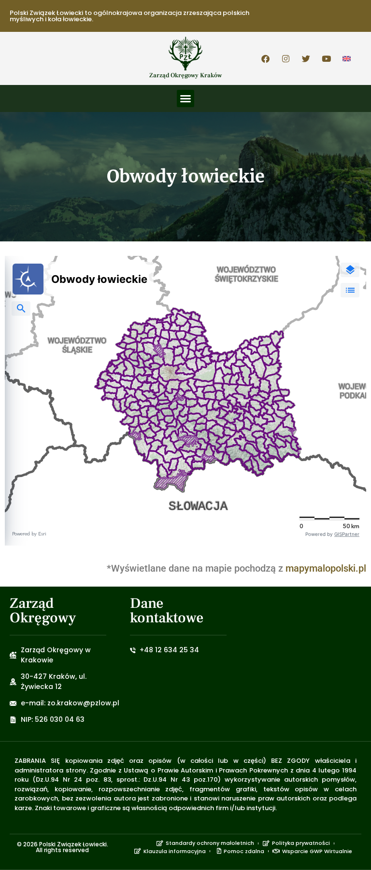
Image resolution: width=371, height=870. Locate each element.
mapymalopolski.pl (325, 568)
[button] (185, 98)
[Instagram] (286, 58)
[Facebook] (265, 58)
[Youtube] (326, 58)
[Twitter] (306, 58)
